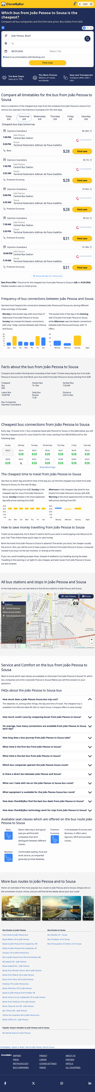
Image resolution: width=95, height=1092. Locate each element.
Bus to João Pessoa (34, 1047)
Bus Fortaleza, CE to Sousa (59, 939)
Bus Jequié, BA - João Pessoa (14, 961)
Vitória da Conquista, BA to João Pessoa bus (20, 1015)
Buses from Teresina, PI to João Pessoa (18, 1001)
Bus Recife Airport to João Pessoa (16, 1033)
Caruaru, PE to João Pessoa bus (15, 953)
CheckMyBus (5, 1047)
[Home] (36, 4)
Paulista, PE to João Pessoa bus (15, 984)
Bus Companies (21, 1067)
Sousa (88, 596)
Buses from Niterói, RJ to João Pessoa (18, 975)
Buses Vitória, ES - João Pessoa (15, 1019)
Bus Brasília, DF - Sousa (57, 935)
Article (69, 1063)
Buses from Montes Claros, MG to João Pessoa (21, 970)
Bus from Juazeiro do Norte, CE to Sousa (64, 944)
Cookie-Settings (48, 1063)
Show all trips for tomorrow (49, 276)
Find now (82, 151)
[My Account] (74, 3)
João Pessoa (70, 596)
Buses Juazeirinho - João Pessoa (15, 966)
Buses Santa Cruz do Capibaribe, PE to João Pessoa (23, 997)
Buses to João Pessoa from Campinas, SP (19, 948)
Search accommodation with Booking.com (25, 57)
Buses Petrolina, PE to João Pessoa (17, 988)
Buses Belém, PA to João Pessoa (15, 939)
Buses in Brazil (18, 1047)
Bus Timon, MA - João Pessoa (14, 1010)
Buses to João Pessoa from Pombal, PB (18, 993)
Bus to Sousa (48, 1047)
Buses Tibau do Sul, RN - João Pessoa (18, 1006)
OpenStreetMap (80, 647)
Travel (42, 1067)
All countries (73, 1067)
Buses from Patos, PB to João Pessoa (17, 979)
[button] (75, 602)
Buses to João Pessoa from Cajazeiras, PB (19, 944)
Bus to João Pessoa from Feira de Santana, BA (21, 957)
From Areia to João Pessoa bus (15, 935)
